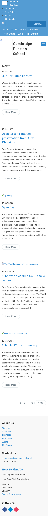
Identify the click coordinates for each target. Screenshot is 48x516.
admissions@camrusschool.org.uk (17, 458)
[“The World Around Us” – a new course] (20, 264)
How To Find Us (12, 469)
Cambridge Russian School (22, 48)
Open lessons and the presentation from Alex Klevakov (18, 138)
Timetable (9, 8)
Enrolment (14, 5)
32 (31, 402)
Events (8, 15)
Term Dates (10, 12)
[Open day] (7, 195)
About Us (14, 2)
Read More (10, 178)
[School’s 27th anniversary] (14, 333)
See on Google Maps (11, 494)
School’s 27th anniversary (19, 345)
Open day (8, 207)
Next (40, 402)
